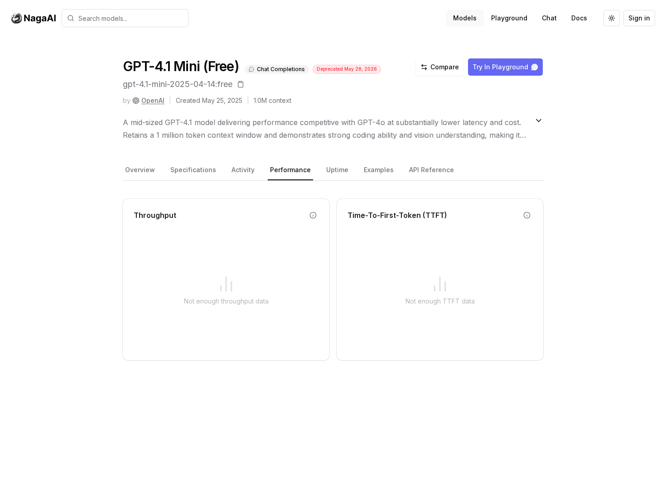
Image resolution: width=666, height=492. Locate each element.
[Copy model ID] (240, 84)
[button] (125, 18)
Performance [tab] (290, 170)
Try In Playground (500, 67)
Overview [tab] (140, 170)
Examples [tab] (379, 170)
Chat (549, 18)
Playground (509, 18)
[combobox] (125, 18)
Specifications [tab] (193, 170)
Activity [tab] (243, 170)
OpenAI (152, 100)
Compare (444, 67)
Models (465, 18)
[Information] (313, 215)
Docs (579, 18)
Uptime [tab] (337, 170)
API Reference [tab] (431, 170)
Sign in (639, 18)
